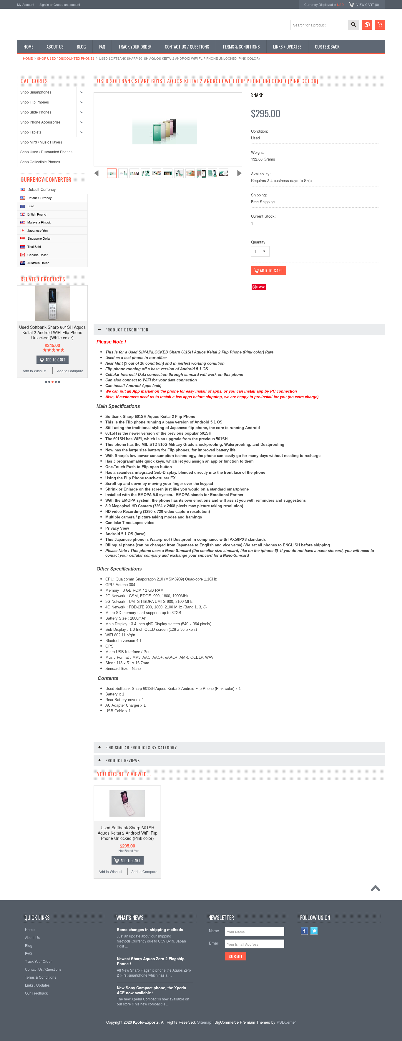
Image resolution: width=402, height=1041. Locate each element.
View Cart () (367, 4)
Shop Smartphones (35, 91)
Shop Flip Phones (34, 101)
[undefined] (164, 143)
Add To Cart (55, 360)
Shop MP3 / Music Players (41, 141)
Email (214, 943)
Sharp (257, 94)
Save (261, 287)
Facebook (304, 931)
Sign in (44, 4)
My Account (25, 4)
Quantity (258, 242)
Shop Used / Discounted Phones (65, 58)
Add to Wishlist (34, 370)
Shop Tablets (30, 131)
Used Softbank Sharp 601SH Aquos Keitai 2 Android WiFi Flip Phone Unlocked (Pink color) (127, 833)
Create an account (67, 4)
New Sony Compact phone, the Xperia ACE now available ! (151, 990)
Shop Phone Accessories (40, 121)
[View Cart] (380, 25)
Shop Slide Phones (35, 111)
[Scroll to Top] (377, 889)
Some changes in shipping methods (150, 929)
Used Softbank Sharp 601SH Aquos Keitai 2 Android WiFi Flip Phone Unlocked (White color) (52, 332)
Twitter (314, 931)
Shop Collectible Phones (40, 161)
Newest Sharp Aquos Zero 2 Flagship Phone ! (151, 961)
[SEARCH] (353, 25)
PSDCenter (286, 1022)
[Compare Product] (367, 25)
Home (28, 58)
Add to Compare (70, 370)
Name (214, 930)
